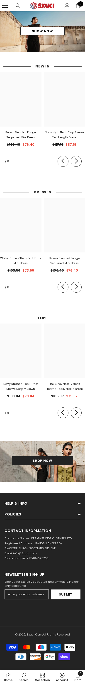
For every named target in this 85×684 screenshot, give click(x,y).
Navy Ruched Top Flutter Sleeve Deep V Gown (20, 386)
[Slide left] (63, 161)
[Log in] (67, 5)
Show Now (42, 31)
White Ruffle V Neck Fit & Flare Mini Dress (20, 260)
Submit (66, 594)
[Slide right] (76, 161)
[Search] (18, 5)
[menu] (5, 5)
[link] (23, 677)
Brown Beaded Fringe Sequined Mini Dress (20, 134)
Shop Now (42, 460)
